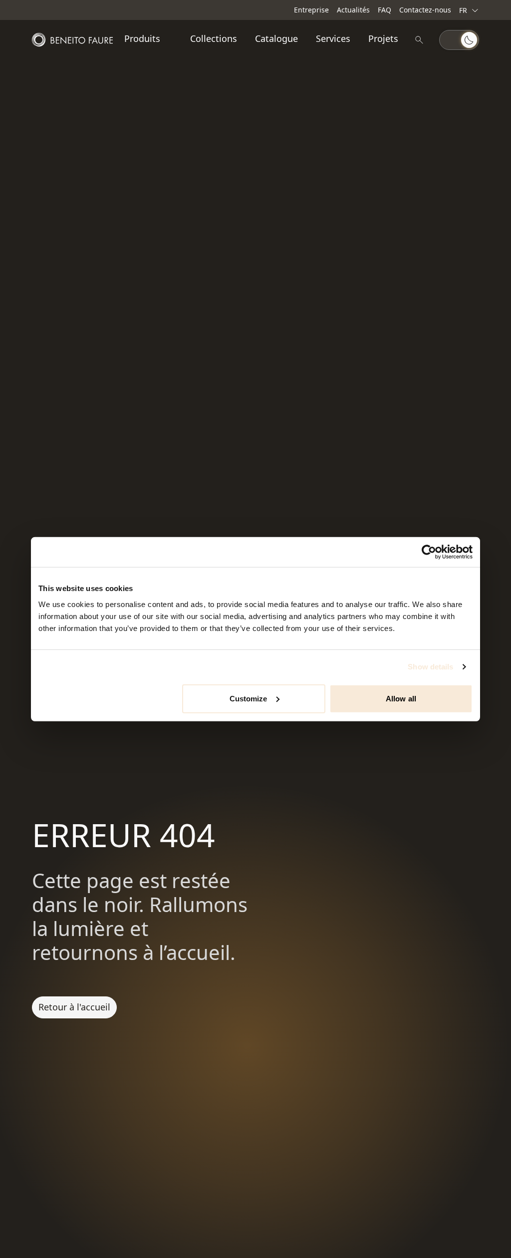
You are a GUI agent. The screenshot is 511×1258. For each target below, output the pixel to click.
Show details (430, 666)
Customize (248, 698)
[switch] (459, 40)
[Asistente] (419, 40)
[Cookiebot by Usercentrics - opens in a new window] (429, 552)
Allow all (401, 698)
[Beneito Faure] (72, 40)
